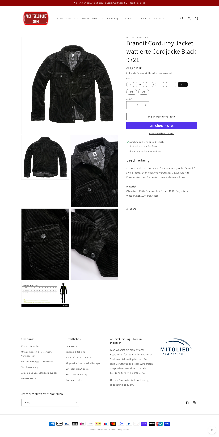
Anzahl (129, 98)
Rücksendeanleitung (76, 374)
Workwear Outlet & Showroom (37, 361)
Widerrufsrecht (29, 378)
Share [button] (133, 208)
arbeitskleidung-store (105, 430)
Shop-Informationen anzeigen (145, 151)
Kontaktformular (30, 346)
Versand (140, 73)
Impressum (71, 346)
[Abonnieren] (75, 402)
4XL (132, 91)
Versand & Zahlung (75, 351)
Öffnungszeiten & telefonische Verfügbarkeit (36, 353)
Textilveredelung (30, 367)
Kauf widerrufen (74, 380)
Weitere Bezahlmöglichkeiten (161, 133)
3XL (183, 84)
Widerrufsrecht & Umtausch (80, 357)
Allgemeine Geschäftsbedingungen (39, 372)
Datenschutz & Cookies (78, 368)
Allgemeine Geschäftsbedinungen (83, 363)
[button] (72, 18)
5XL (144, 91)
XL (159, 84)
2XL (171, 84)
